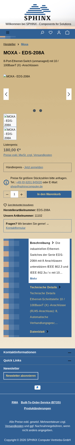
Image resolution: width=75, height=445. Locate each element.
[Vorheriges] (6, 94)
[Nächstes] (69, 94)
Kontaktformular (15, 227)
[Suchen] (42, 32)
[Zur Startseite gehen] (37, 12)
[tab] (49, 261)
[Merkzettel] (50, 32)
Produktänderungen (37, 408)
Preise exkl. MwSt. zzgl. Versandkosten (27, 155)
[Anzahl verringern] (7, 194)
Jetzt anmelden (33, 167)
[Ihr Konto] (59, 32)
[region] (37, 107)
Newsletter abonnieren (21, 375)
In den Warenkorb (49, 194)
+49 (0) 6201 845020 (29, 182)
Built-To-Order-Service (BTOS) (41, 402)
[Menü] (7, 32)
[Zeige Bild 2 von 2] (40, 110)
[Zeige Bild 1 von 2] (34, 110)
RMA (15, 402)
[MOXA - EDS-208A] (37, 94)
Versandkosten (14, 426)
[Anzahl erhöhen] (21, 194)
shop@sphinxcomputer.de (26, 186)
